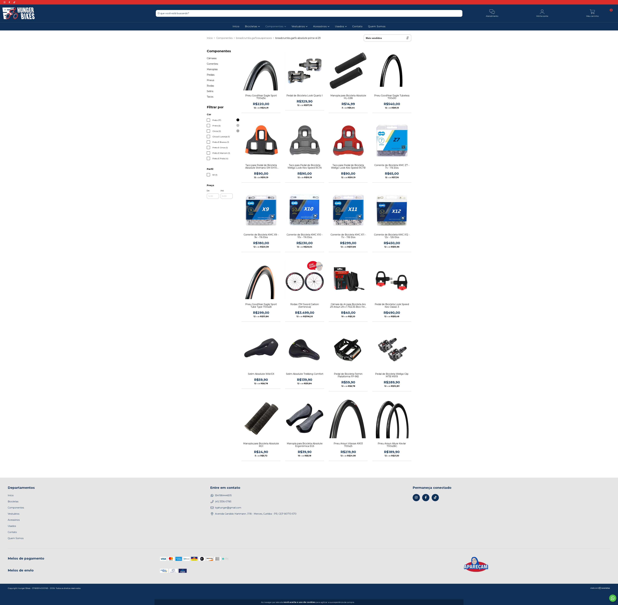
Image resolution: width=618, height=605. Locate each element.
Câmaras (211, 58)
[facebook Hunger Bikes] (9, 2)
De (208, 190)
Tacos (210, 96)
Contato (357, 26)
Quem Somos (376, 26)
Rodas (210, 85)
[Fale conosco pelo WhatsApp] (612, 598)
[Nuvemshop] (600, 588)
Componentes (274, 26)
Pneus (210, 80)
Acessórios (320, 26)
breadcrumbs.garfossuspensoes (254, 38)
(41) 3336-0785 (223, 501)
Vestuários (299, 26)
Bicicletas (251, 26)
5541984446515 (223, 495)
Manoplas (212, 69)
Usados (340, 26)
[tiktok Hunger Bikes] (14, 2)
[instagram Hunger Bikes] (4, 2)
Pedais (210, 74)
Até (222, 190)
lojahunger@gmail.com (228, 507)
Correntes (212, 63)
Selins (210, 91)
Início (236, 26)
